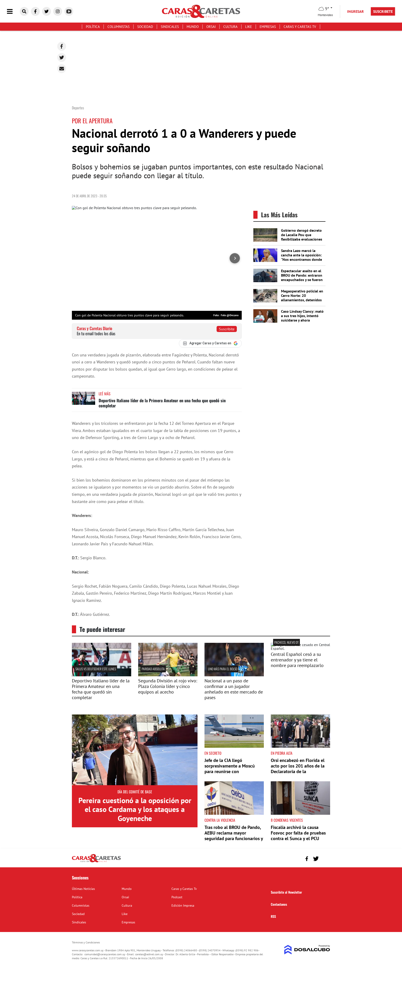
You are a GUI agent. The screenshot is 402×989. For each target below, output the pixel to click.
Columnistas (118, 26)
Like (248, 26)
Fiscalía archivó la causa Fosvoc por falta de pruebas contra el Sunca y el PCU (298, 832)
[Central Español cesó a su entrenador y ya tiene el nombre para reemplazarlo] (300, 648)
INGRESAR (355, 11)
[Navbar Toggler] (13, 11)
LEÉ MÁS (105, 393)
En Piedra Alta (281, 753)
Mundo (193, 26)
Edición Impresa (182, 905)
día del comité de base (134, 792)
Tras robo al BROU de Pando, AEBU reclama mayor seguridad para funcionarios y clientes (233, 835)
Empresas (268, 26)
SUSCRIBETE (383, 11)
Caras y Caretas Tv (300, 26)
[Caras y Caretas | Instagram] (57, 11)
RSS (273, 916)
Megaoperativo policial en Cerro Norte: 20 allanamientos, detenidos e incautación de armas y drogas (302, 300)
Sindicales (170, 26)
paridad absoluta (153, 668)
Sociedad (145, 26)
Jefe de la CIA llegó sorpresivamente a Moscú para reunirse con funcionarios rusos (229, 768)
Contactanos (279, 904)
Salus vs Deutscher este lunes (95, 668)
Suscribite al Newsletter (286, 892)
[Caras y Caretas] (96, 862)
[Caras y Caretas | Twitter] (46, 11)
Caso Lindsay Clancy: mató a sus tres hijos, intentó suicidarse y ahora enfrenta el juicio (302, 318)
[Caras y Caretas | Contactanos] (325, 858)
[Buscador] (24, 11)
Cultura (230, 26)
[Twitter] (61, 57)
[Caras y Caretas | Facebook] (35, 11)
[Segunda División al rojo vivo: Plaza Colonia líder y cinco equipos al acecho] (168, 675)
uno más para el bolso (222, 668)
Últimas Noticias (83, 889)
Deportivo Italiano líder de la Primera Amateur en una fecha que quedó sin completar (162, 403)
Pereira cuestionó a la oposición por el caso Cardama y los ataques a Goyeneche (134, 809)
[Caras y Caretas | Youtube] (68, 11)
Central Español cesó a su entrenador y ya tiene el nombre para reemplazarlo (297, 659)
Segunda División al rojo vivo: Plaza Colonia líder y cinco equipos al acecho (167, 686)
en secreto (212, 753)
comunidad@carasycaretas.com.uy (104, 954)
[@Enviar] (61, 68)
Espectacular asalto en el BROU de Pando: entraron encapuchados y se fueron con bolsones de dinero (302, 277)
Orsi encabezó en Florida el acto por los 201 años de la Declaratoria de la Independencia (298, 768)
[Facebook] (61, 46)
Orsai (211, 26)
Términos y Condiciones (86, 942)
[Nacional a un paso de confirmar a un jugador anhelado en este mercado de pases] (234, 675)
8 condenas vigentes (287, 820)
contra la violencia (219, 820)
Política (93, 26)
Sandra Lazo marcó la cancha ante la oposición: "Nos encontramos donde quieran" (301, 257)
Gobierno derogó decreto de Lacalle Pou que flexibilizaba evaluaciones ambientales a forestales (301, 237)
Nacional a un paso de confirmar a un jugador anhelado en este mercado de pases (233, 689)
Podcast (176, 897)
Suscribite (226, 329)
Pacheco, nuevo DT (286, 642)
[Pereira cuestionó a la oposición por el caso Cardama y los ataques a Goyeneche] (135, 749)
